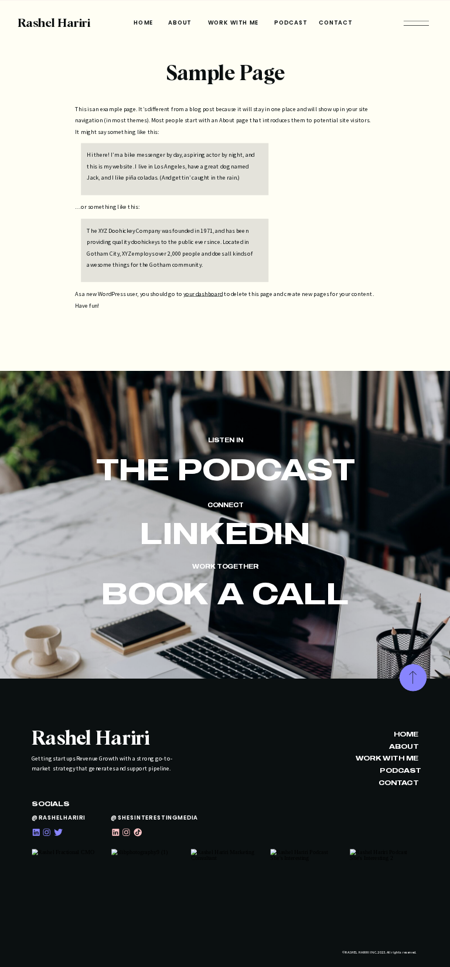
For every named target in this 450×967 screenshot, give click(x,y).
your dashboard (203, 294)
